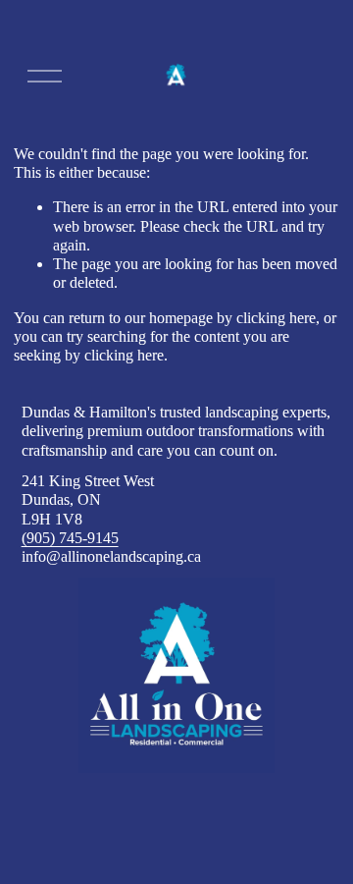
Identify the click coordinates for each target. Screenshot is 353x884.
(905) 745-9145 (70, 537)
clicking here (276, 317)
